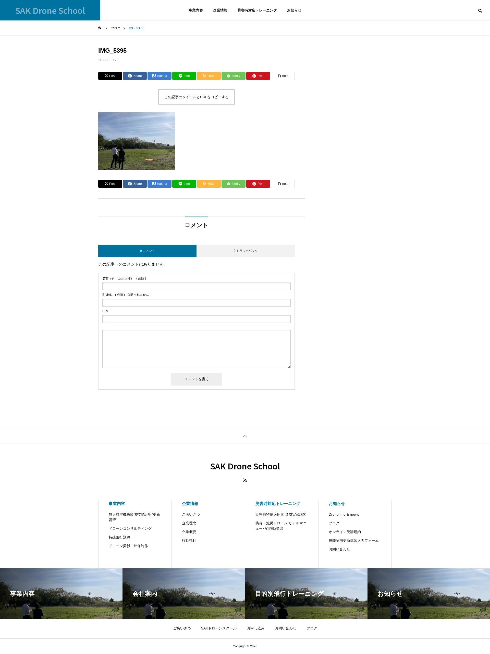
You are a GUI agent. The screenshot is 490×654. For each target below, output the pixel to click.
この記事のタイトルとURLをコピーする (196, 97)
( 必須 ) (124, 278)
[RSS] (245, 480)
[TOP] (245, 436)
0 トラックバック (246, 251)
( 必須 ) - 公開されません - (126, 294)
